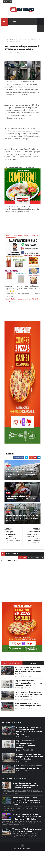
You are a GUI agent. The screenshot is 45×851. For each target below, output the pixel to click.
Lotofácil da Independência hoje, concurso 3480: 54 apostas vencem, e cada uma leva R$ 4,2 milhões (27, 816)
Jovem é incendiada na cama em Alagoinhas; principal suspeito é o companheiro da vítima (25, 785)
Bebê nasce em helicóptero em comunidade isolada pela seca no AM (20, 497)
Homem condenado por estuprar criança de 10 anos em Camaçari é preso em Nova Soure (28, 694)
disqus (30, 557)
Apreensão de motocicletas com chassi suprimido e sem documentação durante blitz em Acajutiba (28, 670)
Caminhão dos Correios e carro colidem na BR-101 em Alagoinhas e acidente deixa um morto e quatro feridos (26, 801)
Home (6, 39)
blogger (23, 557)
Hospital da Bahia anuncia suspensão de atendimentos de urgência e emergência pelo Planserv (22, 518)
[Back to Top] (22, 845)
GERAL (12, 39)
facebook (39, 557)
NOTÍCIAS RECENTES (11, 663)
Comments (33, 663)
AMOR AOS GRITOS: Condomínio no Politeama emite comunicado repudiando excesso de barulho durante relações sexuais (22, 473)
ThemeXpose (26, 848)
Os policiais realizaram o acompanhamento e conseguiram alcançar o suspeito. (28, 683)
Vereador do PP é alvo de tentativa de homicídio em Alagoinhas (27, 830)
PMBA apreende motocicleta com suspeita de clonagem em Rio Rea (28, 704)
